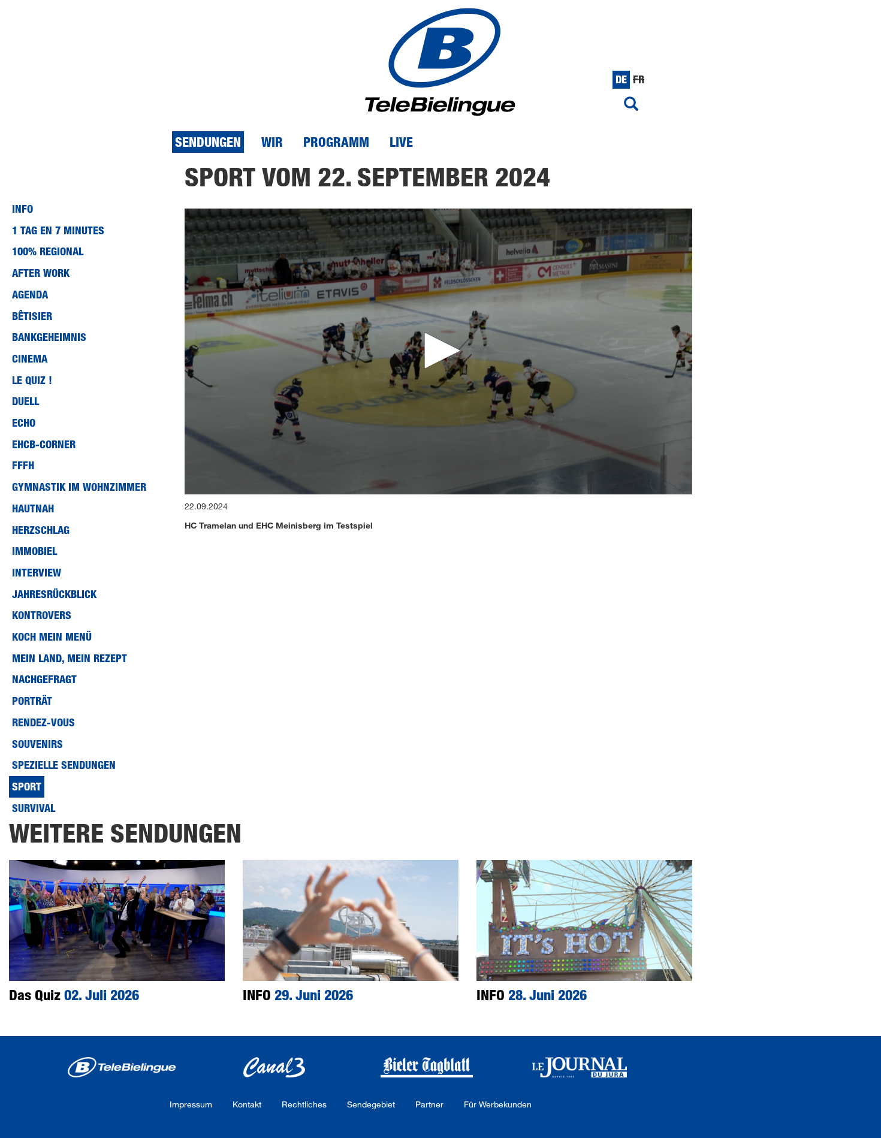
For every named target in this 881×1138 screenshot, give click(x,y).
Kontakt (247, 1104)
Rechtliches (304, 1104)
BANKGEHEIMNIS (49, 336)
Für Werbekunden (498, 1104)
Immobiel (34, 550)
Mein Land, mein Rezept (69, 658)
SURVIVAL (33, 807)
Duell (25, 400)
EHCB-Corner (44, 444)
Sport (26, 786)
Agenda (30, 294)
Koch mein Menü (52, 636)
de (621, 79)
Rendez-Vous (43, 722)
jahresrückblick (54, 593)
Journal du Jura (580, 1067)
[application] (439, 351)
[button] (438, 350)
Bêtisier (32, 315)
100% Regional (47, 251)
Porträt (32, 700)
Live (401, 142)
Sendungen (208, 142)
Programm (336, 142)
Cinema (29, 358)
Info (22, 208)
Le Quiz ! (32, 380)
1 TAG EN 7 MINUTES (58, 230)
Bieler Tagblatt (427, 1067)
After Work (41, 272)
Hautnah (33, 508)
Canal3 (274, 1067)
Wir (272, 142)
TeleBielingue (121, 1067)
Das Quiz (74, 994)
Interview (36, 572)
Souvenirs (37, 743)
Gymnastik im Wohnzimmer (79, 486)
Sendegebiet (371, 1104)
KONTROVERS (41, 614)
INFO (298, 994)
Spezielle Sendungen (64, 764)
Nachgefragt (44, 679)
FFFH (23, 465)
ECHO (23, 422)
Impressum (191, 1104)
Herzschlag (41, 529)
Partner (429, 1104)
